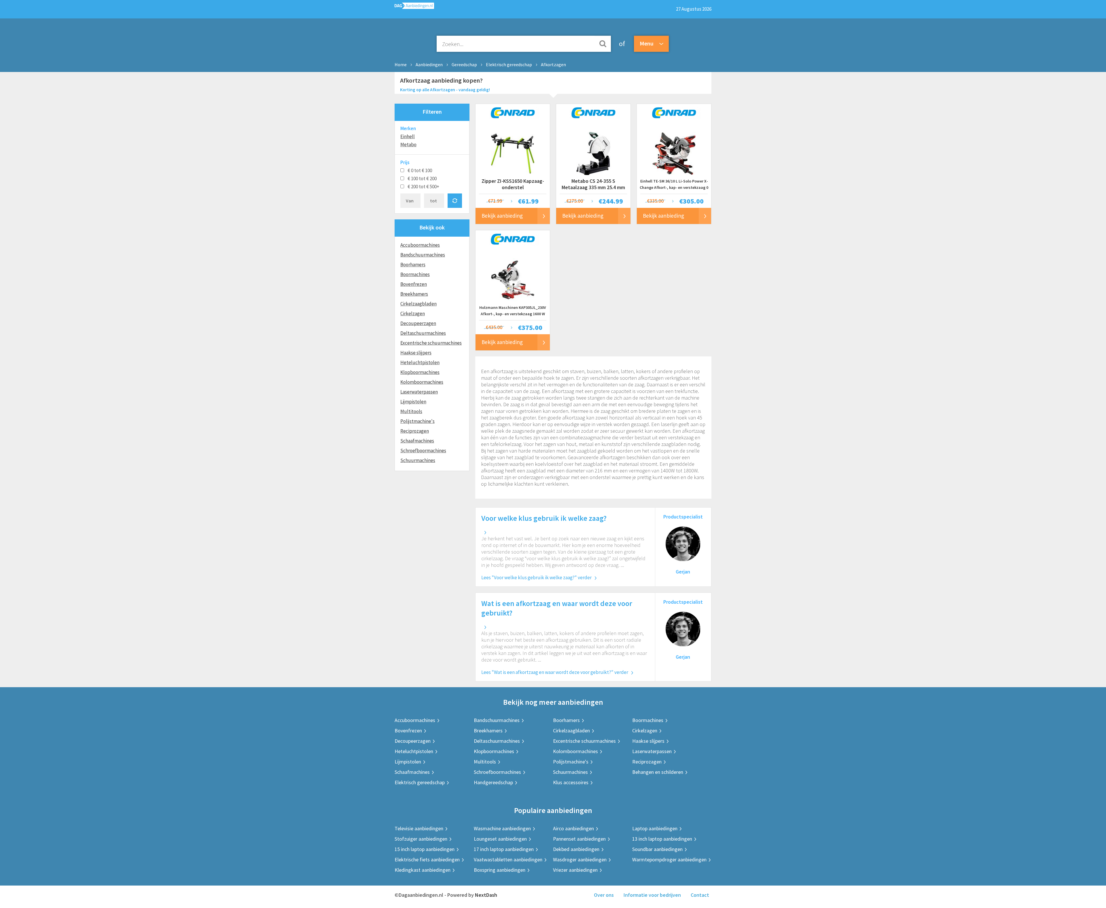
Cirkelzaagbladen (418, 304)
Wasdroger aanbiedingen (580, 859)
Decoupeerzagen (418, 323)
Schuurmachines (417, 460)
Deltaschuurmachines (423, 333)
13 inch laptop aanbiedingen (662, 838)
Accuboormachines (420, 245)
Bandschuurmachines (422, 255)
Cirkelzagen (412, 313)
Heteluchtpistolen (420, 362)
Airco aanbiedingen (573, 828)
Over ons (604, 895)
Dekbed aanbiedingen (576, 849)
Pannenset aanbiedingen (579, 838)
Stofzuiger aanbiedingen (421, 838)
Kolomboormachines (421, 382)
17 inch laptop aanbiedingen (504, 849)
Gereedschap (464, 64)
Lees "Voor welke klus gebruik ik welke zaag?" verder (536, 577)
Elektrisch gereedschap (509, 64)
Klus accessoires (570, 782)
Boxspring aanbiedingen (499, 870)
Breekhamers (414, 294)
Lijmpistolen (413, 401)
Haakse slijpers (415, 352)
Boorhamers (412, 264)
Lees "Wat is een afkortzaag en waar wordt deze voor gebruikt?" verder (554, 672)
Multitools (411, 411)
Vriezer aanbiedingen (575, 870)
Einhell (407, 136)
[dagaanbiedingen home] (414, 7)
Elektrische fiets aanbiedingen (427, 859)
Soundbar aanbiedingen (657, 849)
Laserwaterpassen (419, 392)
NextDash (486, 895)
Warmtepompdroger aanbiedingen (669, 859)
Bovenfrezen (413, 284)
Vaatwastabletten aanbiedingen (508, 859)
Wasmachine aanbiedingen (502, 828)
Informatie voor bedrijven (652, 895)
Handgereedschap (493, 782)
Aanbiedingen (429, 64)
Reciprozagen (414, 431)
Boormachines (415, 274)
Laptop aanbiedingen (654, 828)
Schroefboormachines (423, 450)
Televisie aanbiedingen (419, 828)
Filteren (432, 111)
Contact (700, 895)
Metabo (408, 144)
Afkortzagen (553, 64)
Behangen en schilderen (657, 772)
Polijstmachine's (417, 421)
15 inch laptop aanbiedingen (424, 849)
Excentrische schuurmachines (431, 343)
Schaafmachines (417, 441)
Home (401, 64)
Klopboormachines (420, 372)
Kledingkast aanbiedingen (422, 870)
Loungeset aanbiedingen (500, 838)
